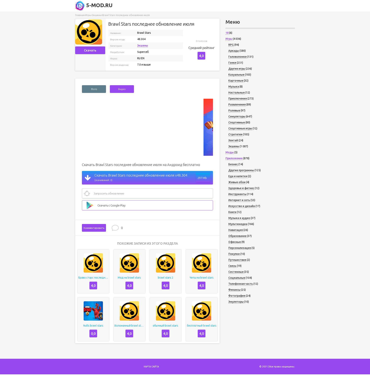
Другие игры (236, 68)
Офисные (234, 241)
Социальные (236, 277)
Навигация (235, 230)
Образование (237, 235)
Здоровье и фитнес (241, 188)
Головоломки (237, 56)
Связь (232, 265)
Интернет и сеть (239, 200)
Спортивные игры (240, 128)
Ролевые (234, 110)
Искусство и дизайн (241, 206)
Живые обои (237, 182)
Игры (228, 38)
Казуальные (236, 74)
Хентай (233, 140)
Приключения (237, 98)
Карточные (235, 80)
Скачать (90, 50)
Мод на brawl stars (129, 277)
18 (227, 32)
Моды (229, 152)
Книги (232, 212)
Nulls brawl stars (93, 325)
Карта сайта (151, 366)
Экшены (142, 45)
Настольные (236, 92)
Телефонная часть (240, 283)
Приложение (234, 158)
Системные (236, 271)
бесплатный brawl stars (201, 325)
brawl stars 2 (165, 277)
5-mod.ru (99, 5)
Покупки (234, 253)
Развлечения (237, 104)
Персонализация (239, 247)
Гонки (232, 62)
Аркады (233, 50)
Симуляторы (236, 116)
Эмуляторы (236, 301)
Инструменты (237, 194)
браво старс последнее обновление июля (93, 277)
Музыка (233, 86)
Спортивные (236, 122)
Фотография (236, 295)
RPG (231, 44)
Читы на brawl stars (202, 277)
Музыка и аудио (239, 218)
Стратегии (235, 134)
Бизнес (233, 164)
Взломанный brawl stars (129, 325)
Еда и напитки (237, 176)
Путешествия (237, 259)
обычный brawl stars (165, 325)
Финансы (234, 289)
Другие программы (241, 170)
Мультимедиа (237, 224)
